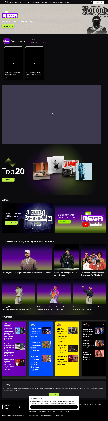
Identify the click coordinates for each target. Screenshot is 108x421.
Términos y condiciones (33, 415)
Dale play (10, 223)
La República (98, 404)
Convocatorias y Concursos (61, 2)
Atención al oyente (33, 411)
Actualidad (36, 2)
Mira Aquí (7, 180)
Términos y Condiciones (55, 401)
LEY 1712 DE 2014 (52, 411)
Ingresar (97, 2)
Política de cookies (59, 415)
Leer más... (54, 395)
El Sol (80, 404)
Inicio (11, 2)
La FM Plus (85, 404)
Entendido (54, 407)
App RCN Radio (46, 2)
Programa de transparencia (65, 411)
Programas (18, 2)
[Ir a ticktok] (16, 407)
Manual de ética (42, 411)
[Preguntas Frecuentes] (91, 2)
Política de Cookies (69, 403)
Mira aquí (7, 26)
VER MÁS (63, 222)
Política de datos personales (46, 415)
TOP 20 (28, 2)
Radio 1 (91, 404)
